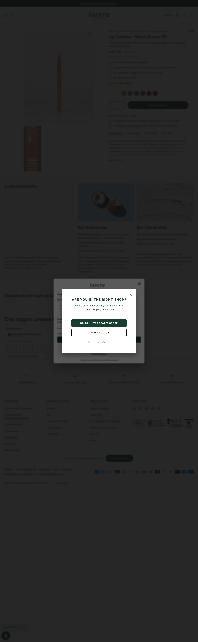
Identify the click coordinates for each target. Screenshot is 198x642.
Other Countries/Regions (99, 342)
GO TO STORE (99, 323)
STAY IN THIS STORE (99, 332)
